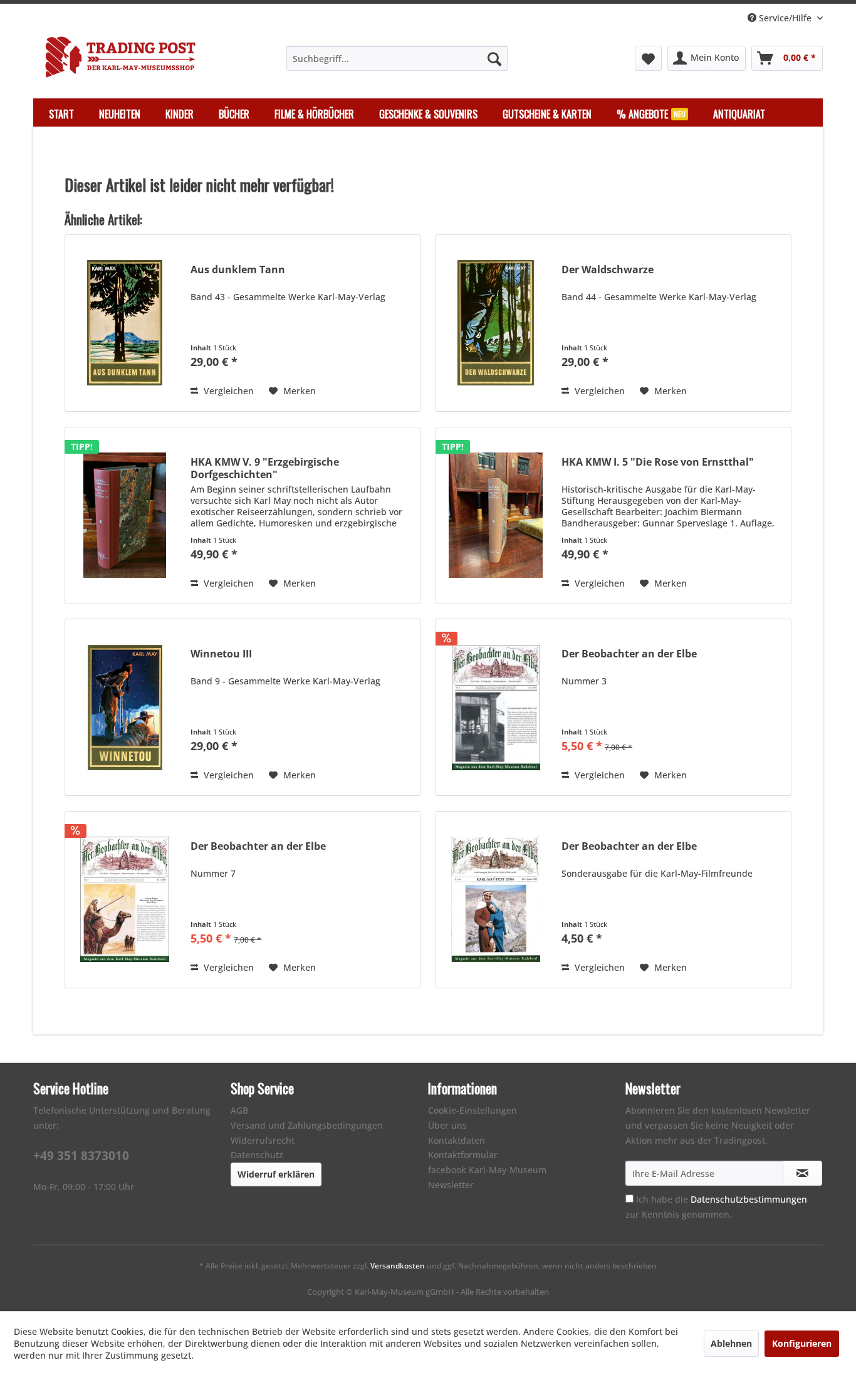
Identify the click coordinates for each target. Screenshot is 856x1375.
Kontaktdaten (456, 1140)
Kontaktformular (463, 1155)
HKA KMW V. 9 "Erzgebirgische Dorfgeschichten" (265, 468)
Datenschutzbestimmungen (749, 1199)
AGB (239, 1110)
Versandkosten (397, 1265)
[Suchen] (494, 58)
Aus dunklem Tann (238, 269)
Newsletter (451, 1185)
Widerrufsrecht (263, 1140)
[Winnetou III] (124, 707)
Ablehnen (731, 1343)
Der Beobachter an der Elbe (629, 654)
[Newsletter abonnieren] (802, 1173)
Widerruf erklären (276, 1174)
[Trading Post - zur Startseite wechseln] (120, 57)
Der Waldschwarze (607, 269)
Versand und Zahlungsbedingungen (307, 1125)
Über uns (447, 1125)
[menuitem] (397, 58)
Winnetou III (221, 654)
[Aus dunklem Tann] (124, 323)
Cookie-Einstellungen (472, 1110)
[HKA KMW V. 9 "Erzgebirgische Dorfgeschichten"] (124, 515)
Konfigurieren (802, 1343)
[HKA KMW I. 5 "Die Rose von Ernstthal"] (495, 515)
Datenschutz (257, 1155)
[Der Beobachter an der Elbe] (495, 707)
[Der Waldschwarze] (495, 323)
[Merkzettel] (648, 58)
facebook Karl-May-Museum (487, 1170)
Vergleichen (227, 391)
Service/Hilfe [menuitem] (785, 18)
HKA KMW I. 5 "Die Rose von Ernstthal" (657, 462)
